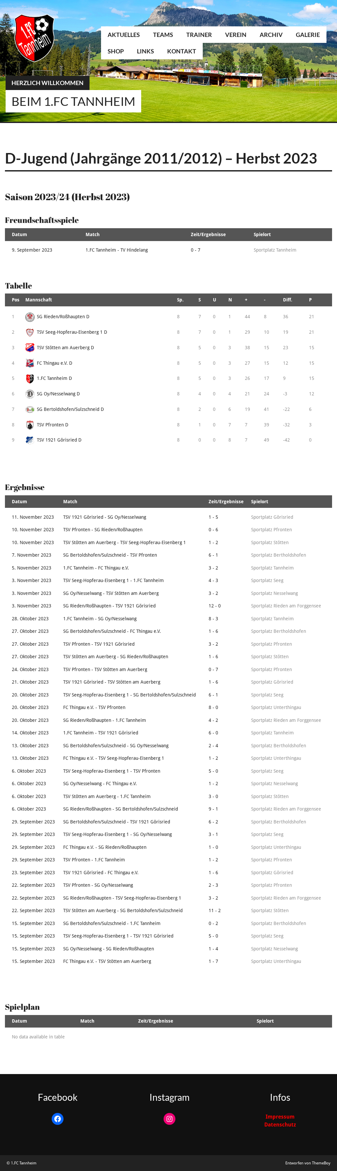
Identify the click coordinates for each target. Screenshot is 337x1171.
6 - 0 (213, 732)
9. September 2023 (32, 250)
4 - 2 (213, 720)
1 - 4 (213, 948)
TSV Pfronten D (52, 424)
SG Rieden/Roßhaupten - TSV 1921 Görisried (109, 605)
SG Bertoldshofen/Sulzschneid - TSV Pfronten (110, 555)
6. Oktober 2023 (29, 771)
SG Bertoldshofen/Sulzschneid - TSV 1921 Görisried (116, 821)
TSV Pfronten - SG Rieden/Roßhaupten (103, 529)
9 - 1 (213, 809)
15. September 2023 (33, 923)
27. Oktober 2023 (30, 631)
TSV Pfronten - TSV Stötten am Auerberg (105, 669)
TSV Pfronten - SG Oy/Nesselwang (98, 885)
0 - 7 (195, 250)
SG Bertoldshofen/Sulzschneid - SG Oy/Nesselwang (115, 745)
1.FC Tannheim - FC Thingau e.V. (96, 567)
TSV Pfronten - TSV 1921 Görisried (99, 644)
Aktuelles (124, 34)
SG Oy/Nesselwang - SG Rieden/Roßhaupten (108, 948)
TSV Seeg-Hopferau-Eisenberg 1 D (72, 332)
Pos (15, 299)
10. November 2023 (33, 529)
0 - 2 (213, 923)
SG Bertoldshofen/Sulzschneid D (70, 409)
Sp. (180, 299)
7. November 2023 (31, 555)
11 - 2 (215, 910)
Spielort (262, 234)
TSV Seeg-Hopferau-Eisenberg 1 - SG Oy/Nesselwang (117, 834)
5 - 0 (213, 771)
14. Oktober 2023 (30, 732)
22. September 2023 (33, 885)
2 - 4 (213, 745)
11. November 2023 (33, 517)
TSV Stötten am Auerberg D (65, 347)
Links (145, 51)
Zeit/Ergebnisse (208, 234)
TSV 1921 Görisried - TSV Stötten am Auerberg (111, 682)
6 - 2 (213, 821)
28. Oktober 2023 (30, 618)
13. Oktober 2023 (30, 745)
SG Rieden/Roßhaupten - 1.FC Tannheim (104, 720)
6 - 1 (213, 555)
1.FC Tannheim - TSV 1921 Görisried (100, 732)
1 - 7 (213, 961)
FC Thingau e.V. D (54, 363)
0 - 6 (213, 529)
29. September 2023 (33, 821)
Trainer (199, 34)
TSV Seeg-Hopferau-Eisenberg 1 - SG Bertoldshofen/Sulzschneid (129, 694)
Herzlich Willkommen (48, 82)
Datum (19, 234)
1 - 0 (213, 847)
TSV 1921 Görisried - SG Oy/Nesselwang (104, 517)
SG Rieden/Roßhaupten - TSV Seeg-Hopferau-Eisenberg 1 (122, 898)
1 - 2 (213, 542)
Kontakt (181, 51)
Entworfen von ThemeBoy (307, 1163)
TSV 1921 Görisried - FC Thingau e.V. (101, 872)
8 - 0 (213, 707)
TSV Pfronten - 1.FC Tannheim (94, 859)
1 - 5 (213, 517)
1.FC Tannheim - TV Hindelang (117, 250)
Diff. (287, 299)
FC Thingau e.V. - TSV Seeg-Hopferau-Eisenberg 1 (113, 758)
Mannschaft (38, 299)
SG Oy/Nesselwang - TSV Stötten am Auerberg (111, 593)
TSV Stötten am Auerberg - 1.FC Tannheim (107, 796)
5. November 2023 (31, 567)
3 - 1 (213, 834)
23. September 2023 (33, 872)
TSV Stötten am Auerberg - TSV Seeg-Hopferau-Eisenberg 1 (124, 542)
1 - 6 (213, 631)
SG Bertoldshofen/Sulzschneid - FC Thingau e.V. (112, 631)
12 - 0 (215, 605)
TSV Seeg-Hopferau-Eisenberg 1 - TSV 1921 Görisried (118, 936)
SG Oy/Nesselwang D (58, 393)
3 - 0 (213, 796)
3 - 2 (213, 567)
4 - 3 (213, 580)
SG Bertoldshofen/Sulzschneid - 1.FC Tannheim (112, 923)
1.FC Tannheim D (54, 378)
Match (93, 234)
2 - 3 (213, 885)
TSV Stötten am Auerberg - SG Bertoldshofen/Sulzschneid (123, 910)
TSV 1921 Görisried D (59, 440)
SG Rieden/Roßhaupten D (63, 316)
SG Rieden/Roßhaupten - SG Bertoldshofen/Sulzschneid (120, 809)
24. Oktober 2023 (30, 669)
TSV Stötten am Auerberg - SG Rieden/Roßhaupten (115, 656)
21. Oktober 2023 (30, 682)
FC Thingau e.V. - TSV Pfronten (94, 707)
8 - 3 (213, 618)
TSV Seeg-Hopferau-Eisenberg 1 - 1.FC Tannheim (113, 580)
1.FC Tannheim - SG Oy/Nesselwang (100, 618)
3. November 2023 (31, 580)
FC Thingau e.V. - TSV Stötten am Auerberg (107, 961)
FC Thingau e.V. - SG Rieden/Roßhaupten (104, 847)
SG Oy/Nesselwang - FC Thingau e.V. (100, 783)
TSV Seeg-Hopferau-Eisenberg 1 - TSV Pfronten (111, 771)
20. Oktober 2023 (30, 694)
